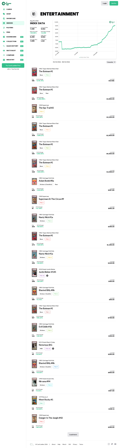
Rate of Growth (34, 31)
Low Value (32, 35)
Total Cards (43, 39)
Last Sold (112, 79)
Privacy (75, 444)
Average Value (33, 39)
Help (59, 444)
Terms (81, 444)
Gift (69, 444)
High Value (43, 35)
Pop (33, 79)
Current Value (44, 27)
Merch (64, 444)
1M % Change (39, 79)
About (54, 444)
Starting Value (33, 27)
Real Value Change (45, 31)
